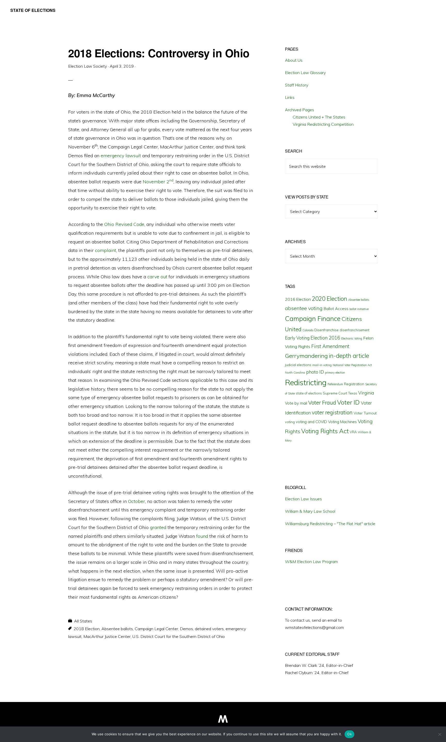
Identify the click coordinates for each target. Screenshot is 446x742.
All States (83, 620)
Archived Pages (299, 109)
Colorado (307, 330)
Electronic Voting (351, 338)
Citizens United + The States (319, 117)
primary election (335, 372)
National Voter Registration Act (352, 365)
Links (289, 97)
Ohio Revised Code (124, 224)
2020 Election (329, 298)
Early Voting (297, 338)
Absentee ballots (117, 628)
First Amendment (330, 346)
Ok (349, 734)
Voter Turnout (365, 413)
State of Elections (32, 10)
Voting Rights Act (325, 431)
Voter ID (348, 402)
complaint (105, 250)
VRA (353, 432)
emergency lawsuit (121, 156)
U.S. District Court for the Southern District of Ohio (178, 636)
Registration (354, 384)
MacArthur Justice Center (107, 636)
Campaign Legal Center (156, 628)
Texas (352, 393)
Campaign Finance (312, 318)
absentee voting (304, 308)
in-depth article (349, 355)
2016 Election (298, 299)
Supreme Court (335, 393)
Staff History (296, 85)
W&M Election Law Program (311, 561)
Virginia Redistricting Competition (323, 124)
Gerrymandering (306, 355)
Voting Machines (342, 421)
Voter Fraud (322, 402)
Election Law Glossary (305, 72)
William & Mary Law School (310, 511)
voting (290, 422)
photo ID (315, 372)
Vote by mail (296, 403)
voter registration (332, 412)
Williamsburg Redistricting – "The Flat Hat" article (330, 523)
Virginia (366, 393)
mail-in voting (322, 365)
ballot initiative (359, 309)
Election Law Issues (303, 498)
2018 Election (87, 628)
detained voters (209, 628)
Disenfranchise (326, 330)
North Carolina (295, 372)
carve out (157, 277)
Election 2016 (325, 338)
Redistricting (305, 382)
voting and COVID (311, 421)
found (202, 536)
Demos (186, 628)
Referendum (335, 384)
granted (158, 527)
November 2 (158, 182)
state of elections (309, 393)
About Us (293, 60)
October (136, 501)
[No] (439, 734)
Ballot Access (336, 308)
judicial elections (298, 365)
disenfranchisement (354, 330)
